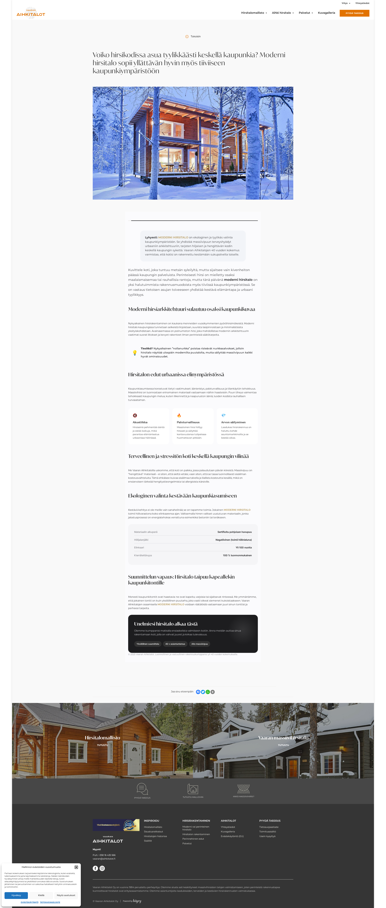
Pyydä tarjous (354, 13)
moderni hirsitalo (237, 510)
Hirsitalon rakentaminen (196, 834)
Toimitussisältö (267, 831)
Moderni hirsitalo (173, 237)
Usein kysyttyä (267, 836)
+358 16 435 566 (106, 855)
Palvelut (304, 13)
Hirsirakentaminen (196, 821)
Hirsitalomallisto (252, 13)
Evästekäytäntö (29, 902)
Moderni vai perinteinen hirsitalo (195, 828)
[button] (76, 867)
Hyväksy (16, 895)
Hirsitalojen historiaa (155, 836)
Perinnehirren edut (193, 838)
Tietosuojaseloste (50, 902)
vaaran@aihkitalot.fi (104, 858)
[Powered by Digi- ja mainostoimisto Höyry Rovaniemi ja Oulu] (132, 900)
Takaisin (196, 36)
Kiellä (41, 895)
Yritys (345, 3)
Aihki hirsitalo (281, 13)
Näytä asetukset (66, 895)
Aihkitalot (228, 821)
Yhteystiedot (362, 3)
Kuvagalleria (326, 13)
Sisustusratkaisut (153, 831)
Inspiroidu (151, 821)
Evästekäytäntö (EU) (232, 836)
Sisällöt (148, 840)
